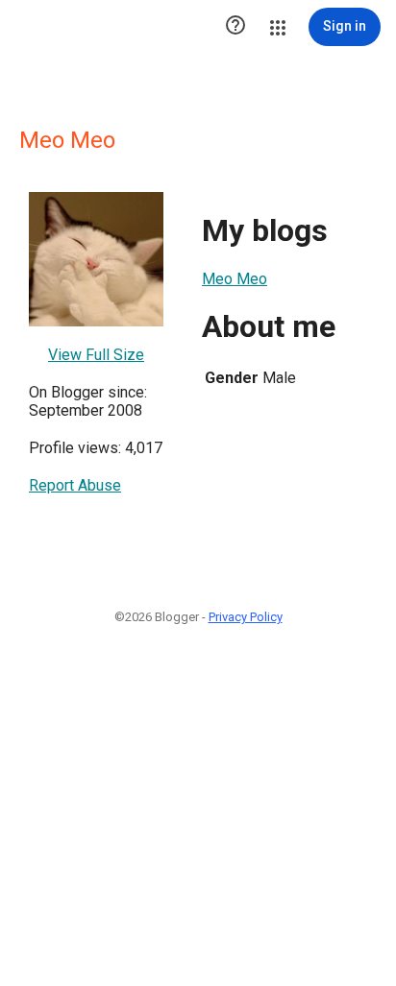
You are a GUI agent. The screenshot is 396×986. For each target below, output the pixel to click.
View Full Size (96, 355)
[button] (235, 27)
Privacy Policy (246, 617)
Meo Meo (234, 279)
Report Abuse (75, 485)
